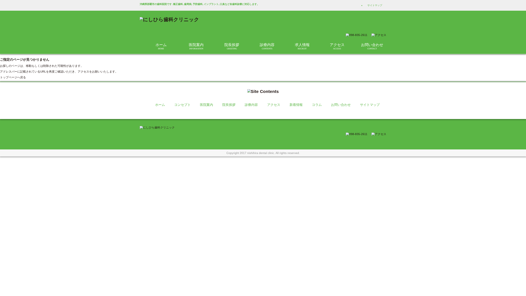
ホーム (161, 46)
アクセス (337, 46)
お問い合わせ (372, 46)
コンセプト (182, 104)
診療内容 (267, 46)
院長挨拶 (231, 46)
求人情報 (302, 46)
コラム (317, 104)
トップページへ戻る (13, 77)
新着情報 (296, 104)
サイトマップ (374, 5)
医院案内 (196, 46)
